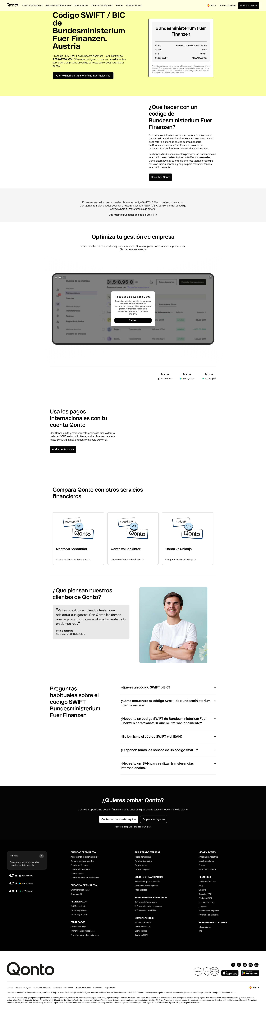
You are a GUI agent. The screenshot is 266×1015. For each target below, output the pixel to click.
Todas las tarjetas (143, 857)
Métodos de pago (78, 927)
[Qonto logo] (12, 5)
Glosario (202, 890)
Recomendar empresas (209, 911)
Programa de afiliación (208, 915)
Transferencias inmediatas (82, 931)
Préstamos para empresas (146, 886)
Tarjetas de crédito (143, 861)
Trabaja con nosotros (208, 857)
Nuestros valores (206, 861)
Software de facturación (146, 902)
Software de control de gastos (148, 906)
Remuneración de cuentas (82, 861)
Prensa (202, 865)
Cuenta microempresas (81, 869)
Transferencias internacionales (85, 935)
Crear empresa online (80, 890)
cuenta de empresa (182, 160)
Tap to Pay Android (79, 914)
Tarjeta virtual (141, 865)
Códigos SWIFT (205, 898)
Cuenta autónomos (79, 865)
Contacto (203, 906)
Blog (201, 886)
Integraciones (205, 927)
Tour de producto (206, 902)
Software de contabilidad (146, 910)
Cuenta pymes (77, 873)
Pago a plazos (141, 890)
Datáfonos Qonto (78, 906)
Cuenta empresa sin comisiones (85, 878)
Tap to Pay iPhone (79, 910)
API (200, 931)
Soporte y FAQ (205, 894)
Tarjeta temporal (142, 869)
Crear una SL (76, 894)
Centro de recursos (207, 881)
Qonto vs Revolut (142, 927)
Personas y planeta (207, 869)
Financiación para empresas (147, 881)
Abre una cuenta (248, 5)
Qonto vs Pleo (141, 931)
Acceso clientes (227, 5)
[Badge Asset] (233, 965)
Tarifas (14, 855)
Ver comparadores (143, 922)
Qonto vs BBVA (141, 935)
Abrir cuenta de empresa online (85, 857)
